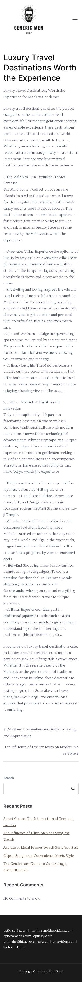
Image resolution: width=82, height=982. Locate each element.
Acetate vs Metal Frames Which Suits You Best (40, 848)
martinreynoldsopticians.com (51, 930)
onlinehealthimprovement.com (26, 941)
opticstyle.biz (42, 936)
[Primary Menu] (75, 19)
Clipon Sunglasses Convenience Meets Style (38, 856)
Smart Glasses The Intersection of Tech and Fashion (38, 822)
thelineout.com (14, 947)
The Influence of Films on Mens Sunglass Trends (36, 836)
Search (8, 778)
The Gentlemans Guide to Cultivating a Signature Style (35, 867)
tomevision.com (63, 941)
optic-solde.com (15, 930)
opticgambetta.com (17, 936)
